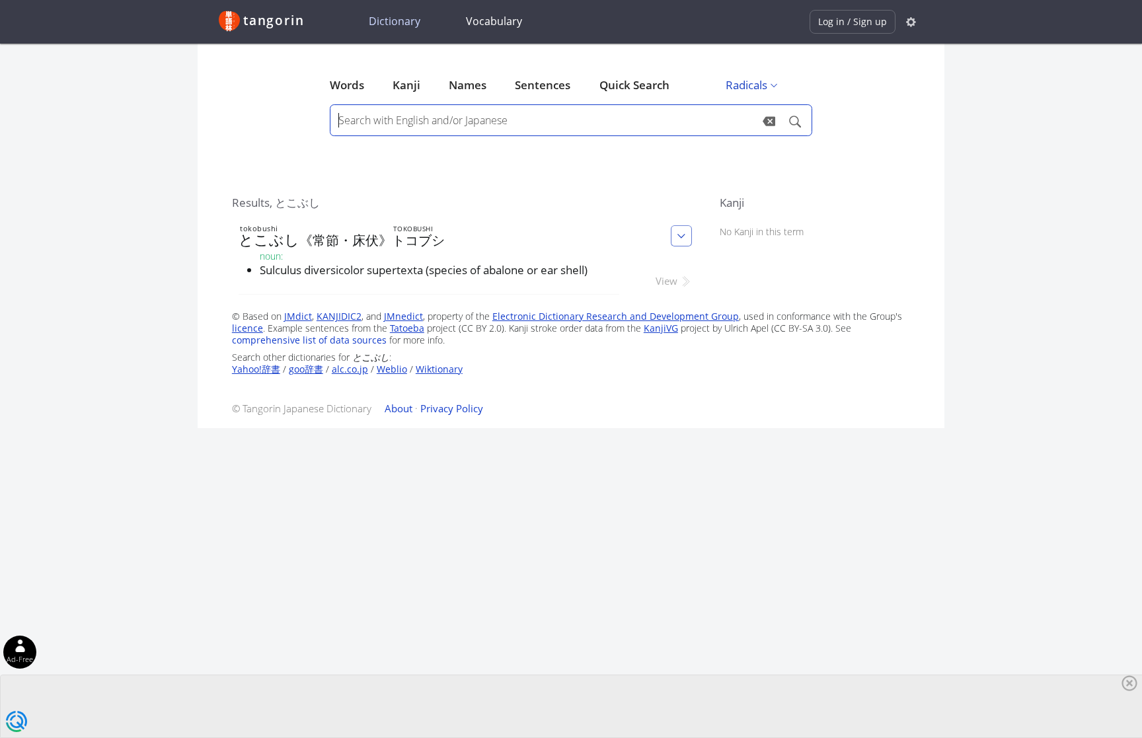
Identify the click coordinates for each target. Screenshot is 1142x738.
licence (247, 328)
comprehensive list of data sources (309, 340)
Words (347, 84)
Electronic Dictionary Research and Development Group (615, 316)
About (398, 408)
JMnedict (403, 316)
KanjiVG (661, 328)
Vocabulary (494, 21)
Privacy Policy (451, 408)
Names (467, 84)
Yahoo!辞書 (256, 369)
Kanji (406, 84)
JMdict (298, 316)
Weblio (392, 369)
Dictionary (394, 21)
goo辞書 (306, 369)
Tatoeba (407, 328)
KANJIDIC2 (339, 316)
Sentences (542, 84)
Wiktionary (439, 369)
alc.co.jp (350, 369)
